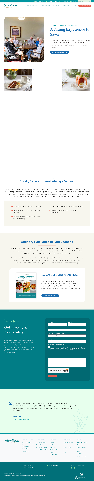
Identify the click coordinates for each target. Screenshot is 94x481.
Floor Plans (25, 448)
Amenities (52, 447)
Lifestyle (52, 442)
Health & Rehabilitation (42, 449)
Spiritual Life (53, 454)
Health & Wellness (54, 449)
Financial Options (68, 442)
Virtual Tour (25, 451)
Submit (52, 376)
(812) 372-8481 (64, 1)
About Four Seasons (82, 442)
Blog (65, 444)
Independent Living (41, 442)
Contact (73, 1)
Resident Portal (52, 1)
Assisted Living (40, 444)
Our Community (26, 442)
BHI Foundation (39, 1)
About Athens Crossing (83, 444)
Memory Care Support (42, 447)
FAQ (65, 452)
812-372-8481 (54, 465)
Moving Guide (67, 449)
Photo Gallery (67, 447)
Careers (79, 451)
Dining (51, 452)
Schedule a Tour (85, 6)
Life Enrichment (54, 444)
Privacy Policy (52, 353)
